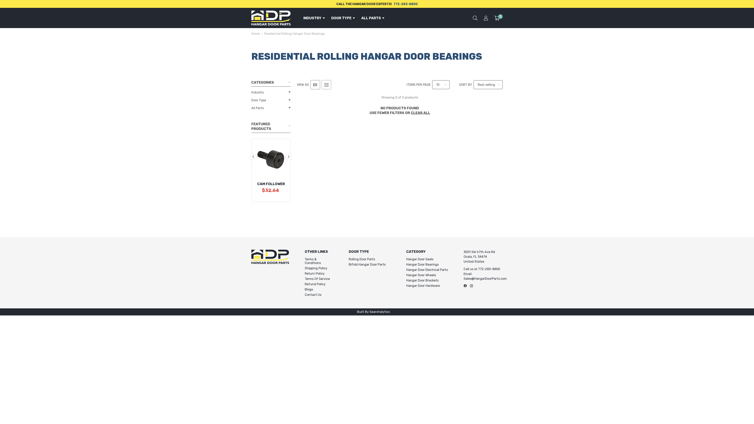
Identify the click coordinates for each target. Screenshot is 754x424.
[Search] (475, 18)
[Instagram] (471, 285)
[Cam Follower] (271, 158)
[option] (271, 170)
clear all (420, 113)
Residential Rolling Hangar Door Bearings (294, 34)
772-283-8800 (405, 4)
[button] (271, 92)
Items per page (419, 85)
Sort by (465, 85)
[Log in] (486, 18)
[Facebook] (465, 285)
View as (303, 85)
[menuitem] (271, 92)
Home (255, 34)
